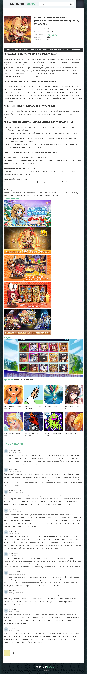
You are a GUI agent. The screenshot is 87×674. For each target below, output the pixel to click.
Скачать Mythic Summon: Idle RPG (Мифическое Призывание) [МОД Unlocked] (43, 49)
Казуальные (52, 34)
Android (23, 4)
